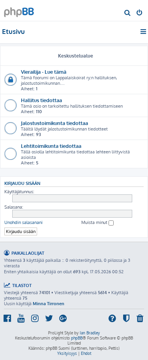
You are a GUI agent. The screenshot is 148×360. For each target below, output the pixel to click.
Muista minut (95, 222)
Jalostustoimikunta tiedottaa (54, 122)
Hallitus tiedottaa (41, 100)
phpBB (76, 338)
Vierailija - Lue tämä (43, 71)
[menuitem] (128, 13)
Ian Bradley (90, 332)
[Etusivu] (19, 10)
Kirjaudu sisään (22, 183)
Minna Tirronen (48, 303)
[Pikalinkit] (144, 31)
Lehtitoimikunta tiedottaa (51, 145)
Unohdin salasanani (23, 222)
